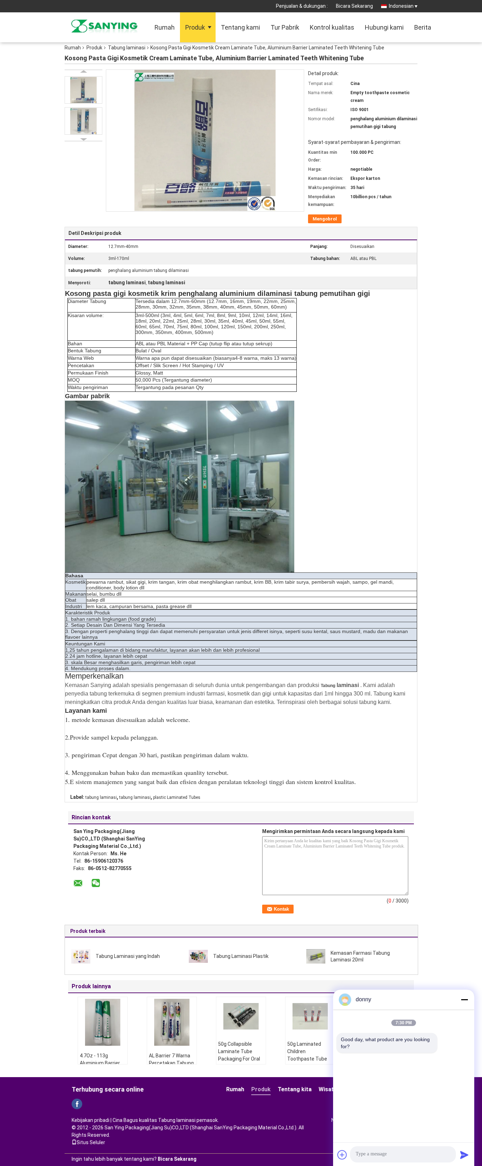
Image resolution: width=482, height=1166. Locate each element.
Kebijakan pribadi (90, 1120)
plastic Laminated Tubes (176, 797)
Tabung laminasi (126, 47)
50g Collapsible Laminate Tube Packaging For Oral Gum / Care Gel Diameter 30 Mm (239, 1058)
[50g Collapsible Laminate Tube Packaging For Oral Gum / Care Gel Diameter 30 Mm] (241, 1016)
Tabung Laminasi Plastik (241, 956)
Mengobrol (325, 218)
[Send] (464, 1154)
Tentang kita (295, 1089)
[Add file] (342, 1154)
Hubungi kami (384, 27)
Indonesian (401, 6)
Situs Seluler (91, 1142)
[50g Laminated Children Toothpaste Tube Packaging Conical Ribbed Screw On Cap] (310, 1016)
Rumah (165, 27)
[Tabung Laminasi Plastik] (198, 956)
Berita (422, 27)
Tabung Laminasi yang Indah (128, 956)
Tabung (328, 685)
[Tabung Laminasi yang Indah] (80, 956)
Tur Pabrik (285, 27)
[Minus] (464, 999)
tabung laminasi (101, 797)
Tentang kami (240, 27)
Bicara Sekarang (354, 6)
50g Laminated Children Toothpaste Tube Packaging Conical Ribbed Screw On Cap (308, 1062)
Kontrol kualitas (332, 27)
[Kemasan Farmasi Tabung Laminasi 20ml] (315, 956)
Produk (195, 27)
